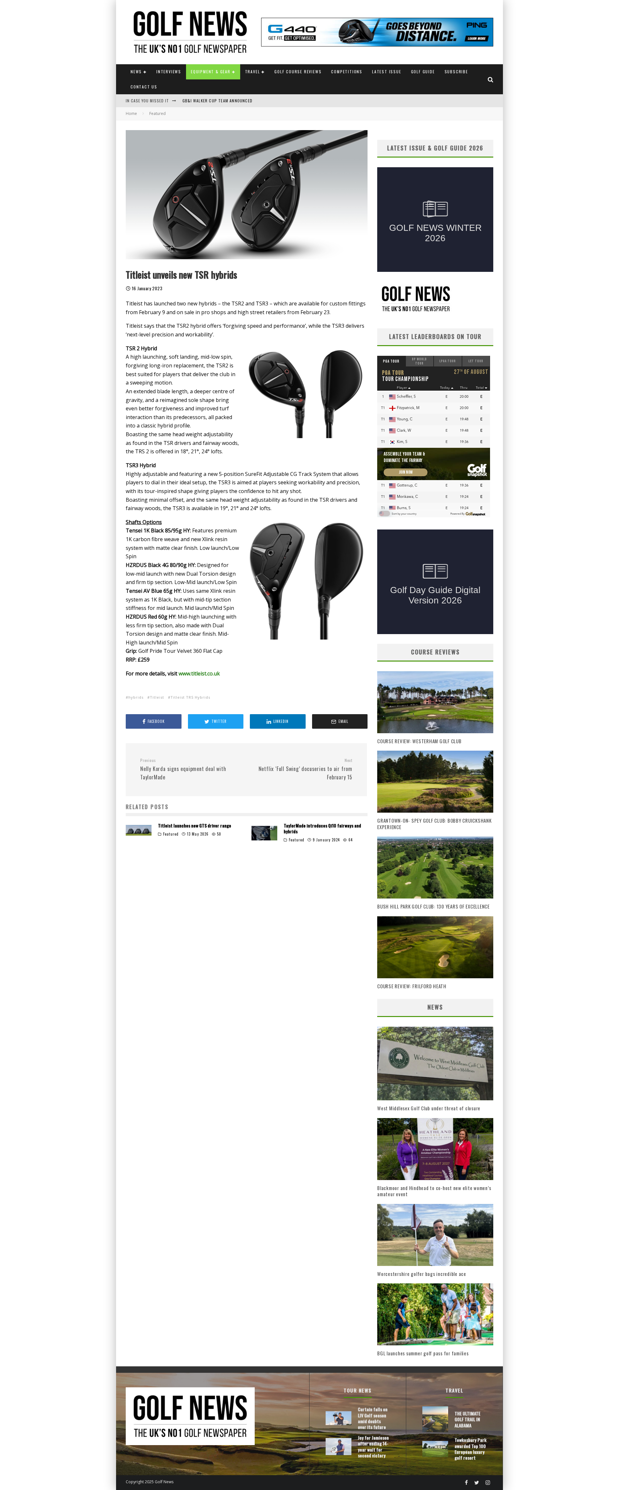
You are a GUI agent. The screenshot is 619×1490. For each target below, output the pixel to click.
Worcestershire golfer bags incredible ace (421, 1273)
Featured (171, 834)
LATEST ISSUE (386, 71)
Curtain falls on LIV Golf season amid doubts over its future (373, 1418)
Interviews (168, 71)
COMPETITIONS (346, 71)
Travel (252, 71)
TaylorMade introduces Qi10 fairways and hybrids (322, 828)
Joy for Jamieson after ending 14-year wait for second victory (373, 1446)
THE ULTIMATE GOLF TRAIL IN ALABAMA (467, 1419)
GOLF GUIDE (423, 71)
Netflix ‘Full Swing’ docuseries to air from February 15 (305, 769)
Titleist (157, 697)
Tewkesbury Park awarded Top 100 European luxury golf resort (470, 1448)
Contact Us (144, 86)
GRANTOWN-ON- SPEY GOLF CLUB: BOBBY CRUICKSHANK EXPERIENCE (434, 823)
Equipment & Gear (211, 71)
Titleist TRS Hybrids (190, 697)
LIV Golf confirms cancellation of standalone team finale (244, 100)
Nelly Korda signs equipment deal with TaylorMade (183, 769)
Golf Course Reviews (297, 71)
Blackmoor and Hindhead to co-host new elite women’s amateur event (434, 1191)
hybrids (135, 697)
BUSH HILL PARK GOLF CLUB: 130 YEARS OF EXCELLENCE (433, 906)
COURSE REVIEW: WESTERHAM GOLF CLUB (419, 741)
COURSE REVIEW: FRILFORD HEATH (412, 986)
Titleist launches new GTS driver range (194, 825)
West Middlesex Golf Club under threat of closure (428, 1108)
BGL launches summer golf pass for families (423, 1353)
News (136, 71)
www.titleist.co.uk (199, 673)
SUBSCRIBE (456, 71)
